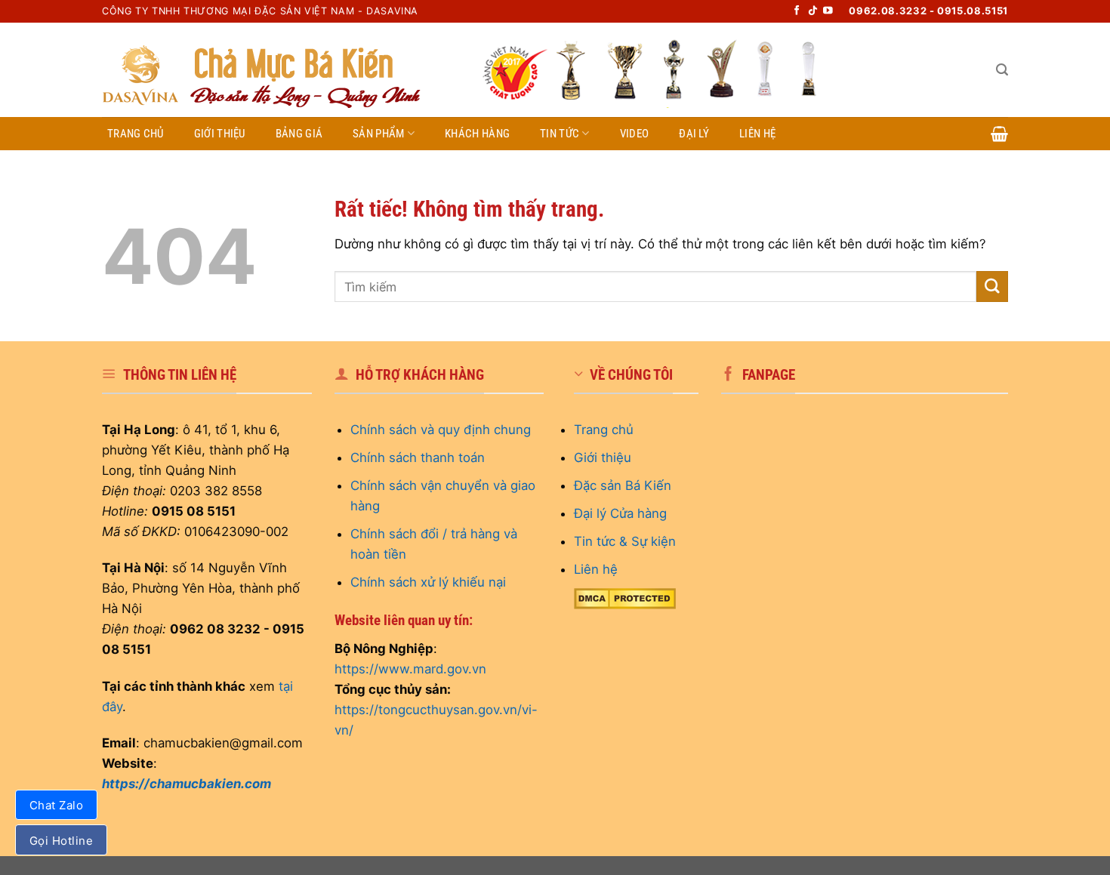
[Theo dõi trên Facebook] (797, 11)
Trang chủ (135, 133)
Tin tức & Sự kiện (625, 541)
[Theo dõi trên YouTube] (828, 11)
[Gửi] (992, 286)
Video (634, 133)
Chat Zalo (56, 805)
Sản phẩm (378, 133)
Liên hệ (757, 133)
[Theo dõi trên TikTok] (813, 11)
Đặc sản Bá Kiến (622, 485)
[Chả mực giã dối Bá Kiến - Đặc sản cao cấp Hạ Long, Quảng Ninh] (279, 70)
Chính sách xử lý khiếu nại (428, 582)
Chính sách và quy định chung (440, 429)
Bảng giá (299, 133)
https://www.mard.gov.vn (410, 668)
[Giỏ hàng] (999, 133)
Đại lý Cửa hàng (620, 513)
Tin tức (559, 133)
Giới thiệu (219, 133)
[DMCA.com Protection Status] (625, 597)
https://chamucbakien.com (186, 783)
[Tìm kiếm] (1002, 70)
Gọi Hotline (61, 840)
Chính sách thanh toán (417, 457)
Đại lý (694, 133)
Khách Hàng (477, 133)
